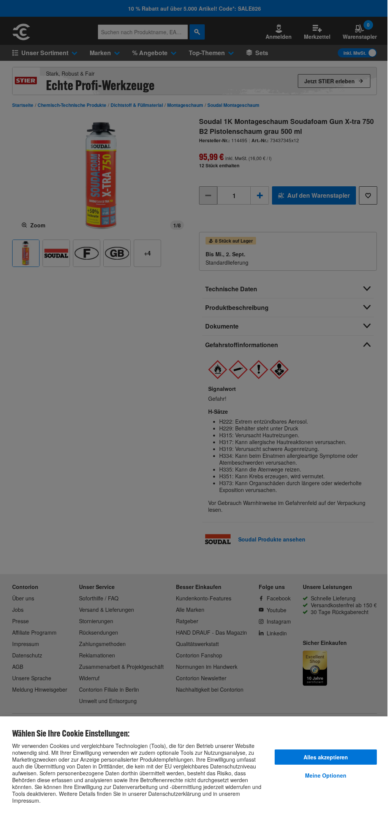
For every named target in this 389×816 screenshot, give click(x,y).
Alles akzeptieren (326, 757)
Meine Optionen (325, 775)
